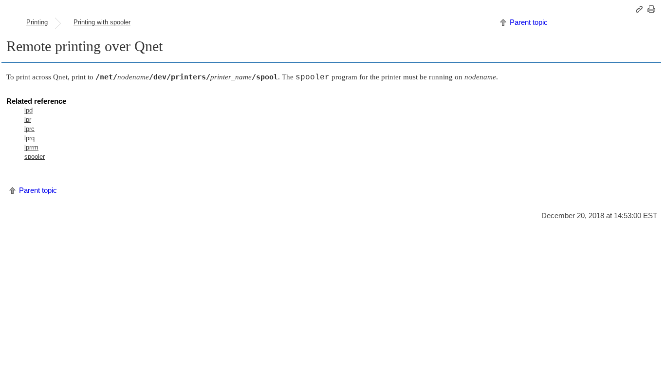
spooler (34, 156)
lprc (29, 128)
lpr (27, 119)
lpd (28, 110)
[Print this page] (652, 9)
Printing (37, 22)
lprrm (31, 147)
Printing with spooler (102, 22)
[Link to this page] (640, 9)
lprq (29, 138)
